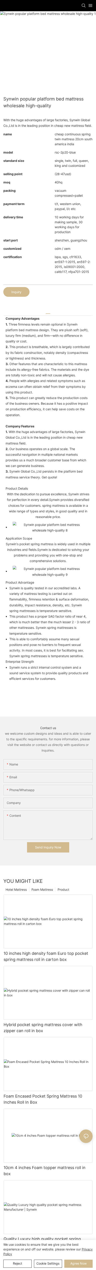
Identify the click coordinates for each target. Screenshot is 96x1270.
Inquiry (16, 292)
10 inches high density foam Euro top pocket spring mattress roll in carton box (46, 956)
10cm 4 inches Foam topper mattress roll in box (45, 1170)
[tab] (48, 312)
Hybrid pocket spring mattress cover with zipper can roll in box (43, 1027)
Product (63, 889)
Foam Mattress (42, 889)
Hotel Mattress (16, 889)
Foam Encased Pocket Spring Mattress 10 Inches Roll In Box (43, 1099)
